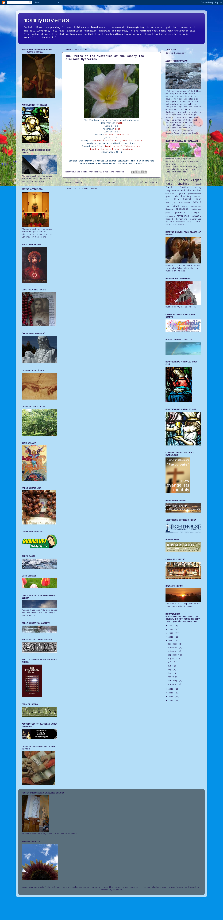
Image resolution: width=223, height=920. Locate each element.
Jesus (197, 202)
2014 (171, 697)
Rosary (196, 216)
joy (167, 206)
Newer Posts (74, 182)
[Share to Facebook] (142, 171)
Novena (169, 209)
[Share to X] (139, 171)
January (173, 684)
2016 (171, 689)
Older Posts (149, 182)
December (173, 644)
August (172, 659)
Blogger (117, 890)
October (173, 651)
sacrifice (195, 219)
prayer (196, 212)
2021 (171, 626)
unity (189, 222)
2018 (171, 637)
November (173, 648)
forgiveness (172, 191)
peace (168, 213)
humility (170, 203)
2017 (171, 641)
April (171, 673)
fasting (197, 188)
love (175, 206)
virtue (197, 221)
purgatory (170, 216)
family (183, 187)
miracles (196, 206)
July (171, 662)
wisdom (181, 225)
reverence (182, 216)
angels (169, 180)
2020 (171, 629)
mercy (185, 206)
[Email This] (132, 171)
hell (168, 199)
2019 (171, 633)
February (173, 681)
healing (186, 196)
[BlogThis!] (135, 171)
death (198, 184)
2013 (171, 701)
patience (196, 209)
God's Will (171, 194)
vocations (171, 224)
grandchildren (194, 194)
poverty (180, 212)
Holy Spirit (183, 199)
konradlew (193, 887)
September (174, 655)
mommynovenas (47, 20)
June (171, 666)
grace (182, 193)
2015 (171, 693)
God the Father (191, 190)
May (170, 670)
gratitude (172, 196)
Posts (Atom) (89, 188)
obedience (182, 209)
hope (198, 199)
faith (170, 187)
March (171, 677)
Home (111, 182)
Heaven (197, 196)
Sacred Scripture (176, 219)
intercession (184, 203)
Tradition (180, 222)
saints (170, 221)
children (184, 183)
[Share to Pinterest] (145, 171)
